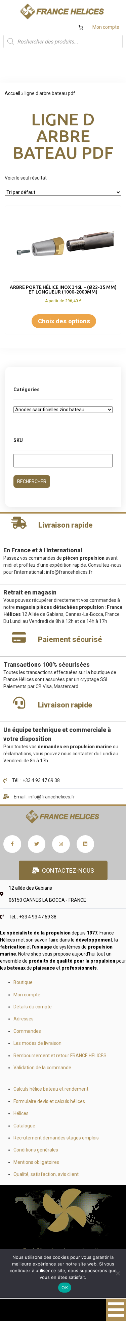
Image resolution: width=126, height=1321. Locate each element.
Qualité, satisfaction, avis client (46, 1174)
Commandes (27, 1031)
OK (64, 1287)
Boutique (23, 982)
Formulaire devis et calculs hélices (49, 1101)
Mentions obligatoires (36, 1162)
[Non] (117, 1273)
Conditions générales (35, 1149)
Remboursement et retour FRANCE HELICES (60, 1055)
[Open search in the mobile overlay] (63, 41)
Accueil (12, 93)
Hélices (21, 1113)
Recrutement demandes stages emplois (56, 1137)
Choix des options (64, 321)
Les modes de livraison (37, 1043)
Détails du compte (32, 1006)
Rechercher (31, 481)
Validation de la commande (42, 1067)
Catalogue (24, 1125)
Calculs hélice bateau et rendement (50, 1089)
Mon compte (105, 27)
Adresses (23, 1018)
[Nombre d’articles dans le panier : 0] (81, 27)
